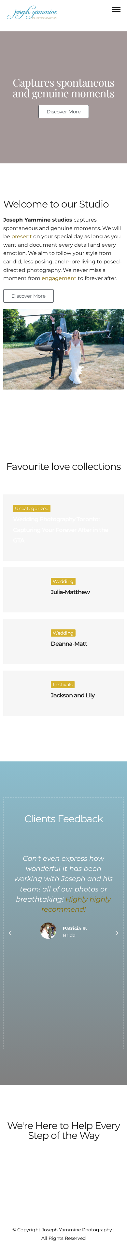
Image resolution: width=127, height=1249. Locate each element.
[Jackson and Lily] (22, 693)
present (21, 236)
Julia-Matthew (70, 592)
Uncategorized (32, 508)
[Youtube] (59, 1219)
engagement (59, 278)
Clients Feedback (63, 819)
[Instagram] (76, 1219)
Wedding (63, 581)
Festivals (63, 685)
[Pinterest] (67, 1219)
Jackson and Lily (72, 695)
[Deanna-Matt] (22, 641)
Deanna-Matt (69, 643)
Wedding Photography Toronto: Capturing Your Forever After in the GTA (60, 530)
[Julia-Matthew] (22, 589)
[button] (10, 933)
